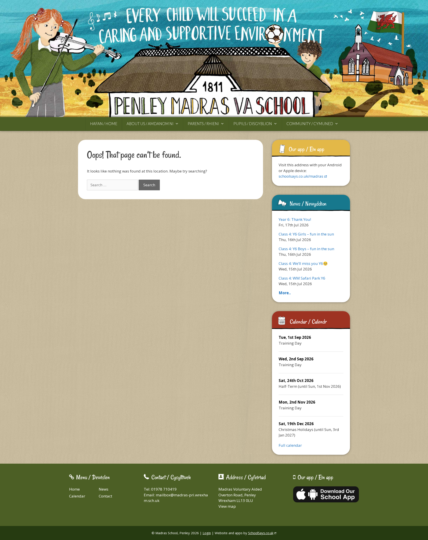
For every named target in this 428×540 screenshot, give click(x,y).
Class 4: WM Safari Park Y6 (302, 278)
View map (227, 506)
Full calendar (290, 445)
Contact (105, 496)
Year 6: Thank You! (295, 219)
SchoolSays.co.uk (260, 533)
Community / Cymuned (309, 123)
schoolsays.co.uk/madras (301, 176)
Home (74, 489)
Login (207, 533)
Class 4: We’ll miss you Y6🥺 (303, 263)
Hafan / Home (103, 123)
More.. (285, 292)
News (103, 489)
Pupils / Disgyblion (252, 123)
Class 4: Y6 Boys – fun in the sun (306, 248)
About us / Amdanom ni (150, 123)
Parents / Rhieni (203, 123)
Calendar (77, 496)
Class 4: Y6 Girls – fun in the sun (306, 234)
